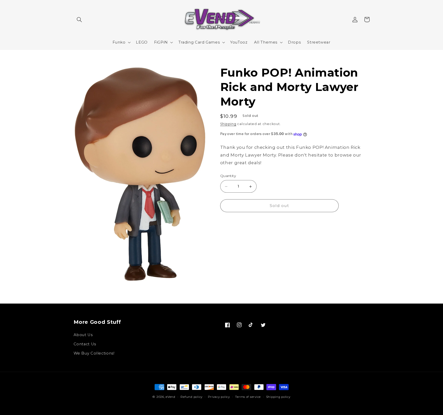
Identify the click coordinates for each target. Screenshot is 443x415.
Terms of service (248, 397)
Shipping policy (278, 397)
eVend (170, 397)
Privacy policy (219, 397)
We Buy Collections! (94, 353)
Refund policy (191, 397)
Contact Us (85, 344)
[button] (79, 19)
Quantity (228, 176)
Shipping (228, 124)
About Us (83, 335)
